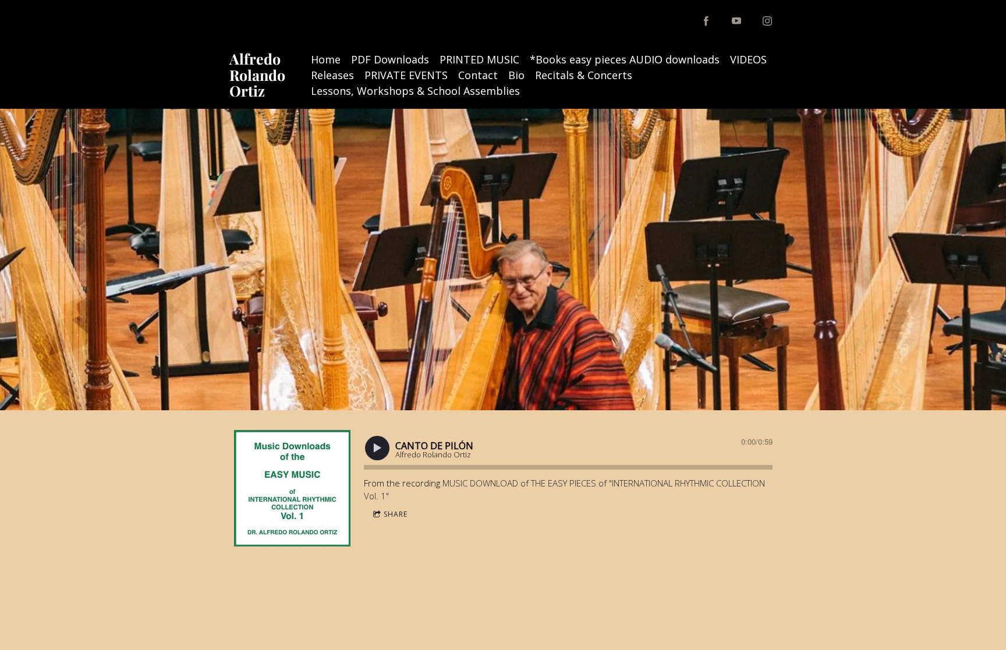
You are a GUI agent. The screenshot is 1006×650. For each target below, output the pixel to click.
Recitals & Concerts (583, 75)
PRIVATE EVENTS (406, 75)
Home (326, 59)
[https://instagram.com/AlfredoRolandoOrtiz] (767, 21)
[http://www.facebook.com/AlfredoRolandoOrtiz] (706, 21)
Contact (478, 75)
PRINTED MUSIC (479, 59)
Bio (516, 75)
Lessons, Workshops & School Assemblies (415, 91)
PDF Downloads (390, 59)
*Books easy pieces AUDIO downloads (625, 59)
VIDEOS (748, 59)
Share (396, 514)
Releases (332, 75)
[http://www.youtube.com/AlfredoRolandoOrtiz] (736, 21)
